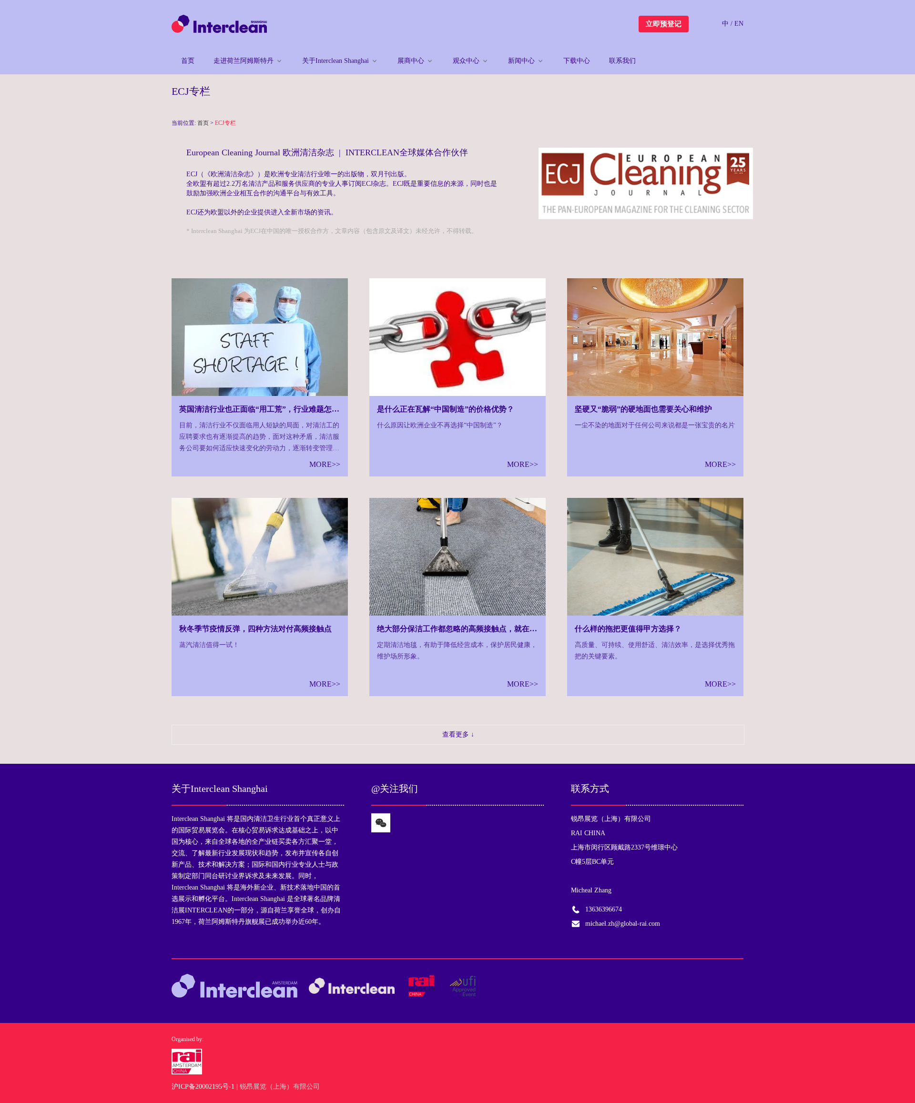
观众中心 (466, 60)
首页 (187, 60)
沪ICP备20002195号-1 (203, 1086)
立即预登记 (663, 24)
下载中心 (576, 60)
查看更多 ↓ (458, 734)
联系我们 (622, 60)
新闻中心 (521, 60)
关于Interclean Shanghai (335, 60)
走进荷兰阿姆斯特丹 (244, 60)
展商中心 (410, 60)
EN (738, 23)
